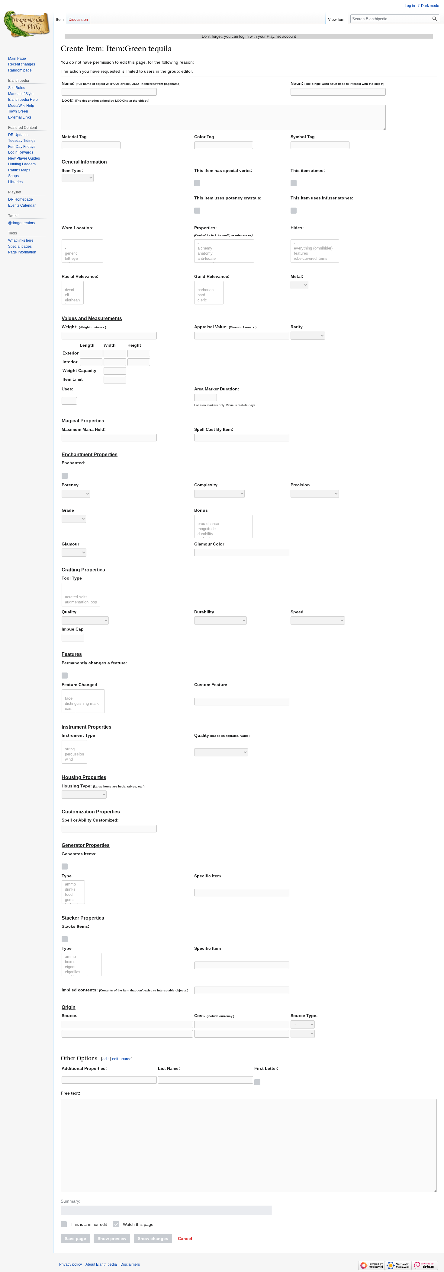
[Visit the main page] (26, 24)
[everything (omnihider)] (314, 248)
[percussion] (74, 754)
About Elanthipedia (101, 1264)
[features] (314, 253)
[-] (82, 248)
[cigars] (81, 967)
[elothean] (72, 300)
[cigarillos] (81, 972)
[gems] (73, 899)
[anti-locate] (224, 258)
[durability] (223, 534)
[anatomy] (224, 253)
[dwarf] (72, 290)
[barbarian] (209, 290)
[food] (73, 894)
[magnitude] (223, 529)
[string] (74, 749)
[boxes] (81, 962)
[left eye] (82, 258)
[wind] (74, 759)
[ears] (83, 708)
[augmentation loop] (81, 602)
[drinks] (73, 889)
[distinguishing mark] (83, 703)
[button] (185, 1238)
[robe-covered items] (314, 258)
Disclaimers (130, 1264)
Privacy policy (70, 1264)
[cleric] (209, 300)
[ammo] (73, 884)
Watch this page (138, 1224)
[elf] (72, 295)
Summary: (70, 1201)
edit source (121, 1059)
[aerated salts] (81, 597)
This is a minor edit (89, 1224)
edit (105, 1059)
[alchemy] (224, 248)
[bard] (209, 295)
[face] (83, 698)
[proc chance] (223, 523)
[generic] (82, 253)
